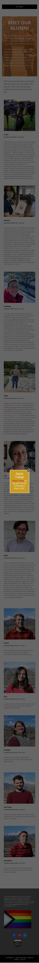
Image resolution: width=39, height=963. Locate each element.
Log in (22, 959)
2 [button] (20, 71)
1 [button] (18, 71)
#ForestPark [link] (7, 413)
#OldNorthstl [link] (24, 411)
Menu (21, 7)
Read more (16, 904)
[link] (18, 248)
